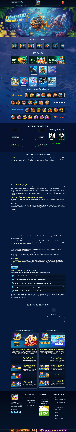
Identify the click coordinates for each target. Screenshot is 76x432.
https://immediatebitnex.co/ (60, 399)
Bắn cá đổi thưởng (15, 157)
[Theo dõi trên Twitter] (17, 412)
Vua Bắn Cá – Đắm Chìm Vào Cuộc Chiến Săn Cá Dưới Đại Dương (52, 349)
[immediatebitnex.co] (38, 2)
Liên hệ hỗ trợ (29, 407)
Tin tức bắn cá (43, 405)
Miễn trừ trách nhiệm (31, 405)
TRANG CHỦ (19, 5)
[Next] (63, 316)
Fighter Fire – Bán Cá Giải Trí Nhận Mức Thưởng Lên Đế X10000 (57, 381)
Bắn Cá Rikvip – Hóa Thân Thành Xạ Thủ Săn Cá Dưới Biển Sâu (29, 375)
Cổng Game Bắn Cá (45, 5)
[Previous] (13, 316)
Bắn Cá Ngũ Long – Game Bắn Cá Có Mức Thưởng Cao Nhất (57, 366)
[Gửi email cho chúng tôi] (20, 412)
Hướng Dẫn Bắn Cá (35, 5)
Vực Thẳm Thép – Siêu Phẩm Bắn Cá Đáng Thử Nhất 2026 (57, 358)
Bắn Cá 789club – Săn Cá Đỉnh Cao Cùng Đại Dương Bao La (29, 382)
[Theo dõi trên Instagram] (15, 412)
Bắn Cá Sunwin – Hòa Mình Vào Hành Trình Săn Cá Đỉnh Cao (24, 349)
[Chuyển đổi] (63, 275)
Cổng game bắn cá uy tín (46, 403)
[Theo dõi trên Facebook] (12, 412)
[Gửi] (22, 2)
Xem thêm (15, 267)
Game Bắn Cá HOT (55, 5)
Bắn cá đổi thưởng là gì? (31, 397)
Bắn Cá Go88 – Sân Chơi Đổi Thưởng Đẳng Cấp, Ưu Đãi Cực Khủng (29, 366)
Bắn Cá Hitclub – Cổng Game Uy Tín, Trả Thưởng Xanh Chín (29, 358)
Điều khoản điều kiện (31, 402)
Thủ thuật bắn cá (44, 399)
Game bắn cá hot (44, 401)
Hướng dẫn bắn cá (44, 397)
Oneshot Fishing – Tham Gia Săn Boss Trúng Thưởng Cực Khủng (57, 374)
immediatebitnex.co (15, 402)
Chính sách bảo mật (31, 400)
